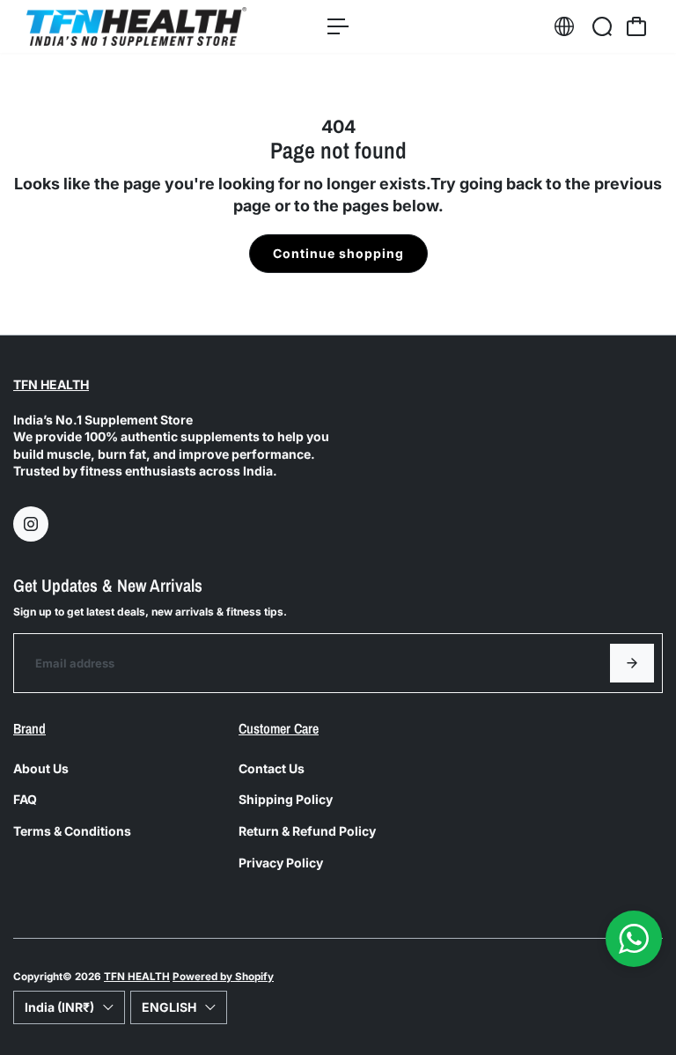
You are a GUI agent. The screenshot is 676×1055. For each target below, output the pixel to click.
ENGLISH (169, 1007)
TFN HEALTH (51, 384)
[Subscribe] (632, 663)
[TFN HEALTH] (136, 26)
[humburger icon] (338, 26)
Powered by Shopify (223, 976)
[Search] (602, 26)
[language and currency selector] (564, 26)
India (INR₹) (59, 1007)
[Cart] (636, 26)
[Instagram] (30, 524)
